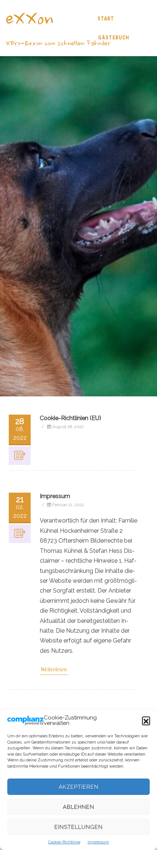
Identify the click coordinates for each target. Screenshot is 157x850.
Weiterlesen (54, 669)
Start (105, 19)
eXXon (29, 20)
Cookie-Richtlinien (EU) (70, 418)
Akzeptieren (79, 787)
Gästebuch (113, 37)
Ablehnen (78, 807)
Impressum (98, 842)
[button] (146, 720)
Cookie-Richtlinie (64, 842)
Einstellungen (78, 827)
